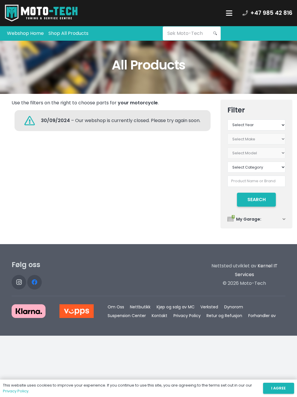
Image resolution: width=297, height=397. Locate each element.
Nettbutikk (140, 307)
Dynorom (233, 307)
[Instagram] (19, 282)
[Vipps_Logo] (76, 311)
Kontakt (159, 316)
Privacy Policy (187, 316)
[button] (229, 13)
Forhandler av (262, 316)
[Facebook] (34, 282)
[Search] (214, 33)
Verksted (209, 307)
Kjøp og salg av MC (176, 307)
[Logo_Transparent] (41, 13)
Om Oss (116, 307)
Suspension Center (127, 316)
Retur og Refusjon (224, 316)
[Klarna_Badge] (29, 311)
